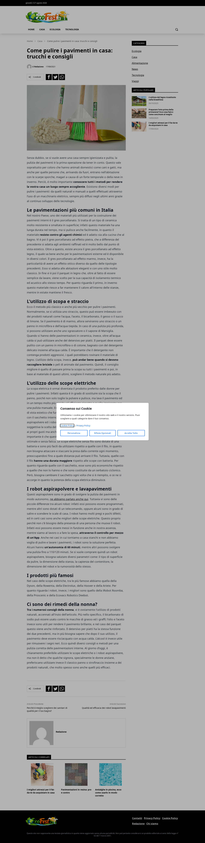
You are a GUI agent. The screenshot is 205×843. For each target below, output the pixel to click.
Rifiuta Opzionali (102, 433)
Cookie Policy (67, 425)
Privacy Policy (83, 425)
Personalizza (74, 433)
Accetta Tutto (131, 433)
